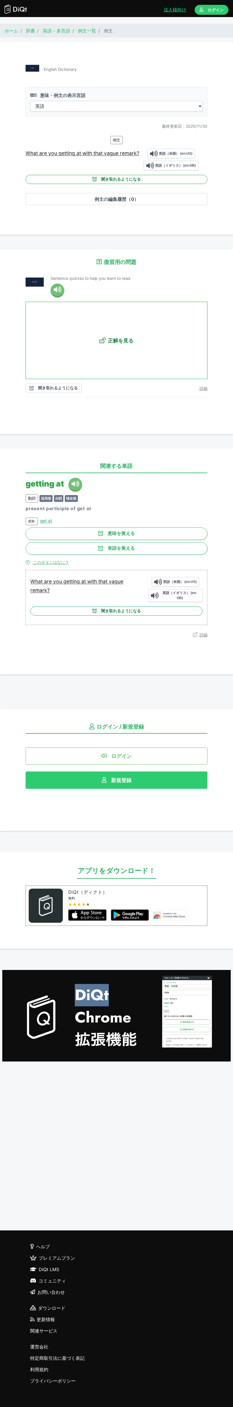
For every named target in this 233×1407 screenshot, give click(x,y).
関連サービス (43, 1331)
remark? (129, 153)
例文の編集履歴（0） (117, 199)
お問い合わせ (51, 1292)
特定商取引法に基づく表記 (57, 1358)
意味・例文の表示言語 (62, 95)
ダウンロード (51, 1308)
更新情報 (46, 1319)
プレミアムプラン (57, 1258)
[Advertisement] (116, 1147)
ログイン (216, 9)
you (53, 153)
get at (46, 521)
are (43, 153)
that (98, 153)
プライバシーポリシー (53, 1381)
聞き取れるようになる (121, 179)
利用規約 (39, 1369)
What (32, 153)
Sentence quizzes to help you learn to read (90, 278)
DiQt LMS (49, 1269)
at (79, 153)
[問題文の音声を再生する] (57, 290)
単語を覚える (121, 548)
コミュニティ (52, 1281)
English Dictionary (60, 69)
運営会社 (39, 1347)
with (87, 153)
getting (67, 153)
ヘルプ (43, 1246)
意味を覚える (121, 533)
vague (112, 153)
